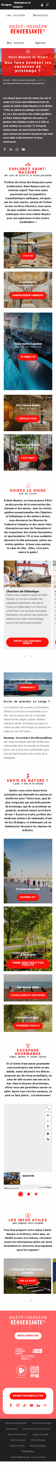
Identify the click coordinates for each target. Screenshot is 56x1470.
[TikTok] (24, 1405)
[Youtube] (31, 1405)
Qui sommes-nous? (18, 1434)
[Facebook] (10, 1405)
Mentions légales (38, 1446)
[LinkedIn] (38, 1405)
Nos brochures (18, 1440)
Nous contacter (28, 1335)
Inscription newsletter (28, 1396)
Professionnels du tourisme (36, 1429)
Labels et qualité (40, 1434)
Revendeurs (12, 1429)
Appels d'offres (17, 1446)
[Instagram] (17, 1405)
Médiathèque (28, 1451)
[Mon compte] (42, 4)
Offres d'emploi (38, 1440)
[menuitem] (15, 15)
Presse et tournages (41, 1423)
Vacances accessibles (16, 1423)
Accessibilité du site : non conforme (28, 1457)
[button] (47, 4)
